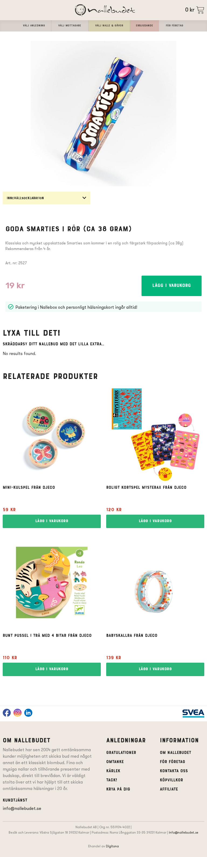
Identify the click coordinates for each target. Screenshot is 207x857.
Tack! (111, 780)
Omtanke (115, 762)
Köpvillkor (171, 780)
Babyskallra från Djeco (131, 636)
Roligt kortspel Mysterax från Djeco (146, 488)
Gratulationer (121, 753)
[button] (46, 198)
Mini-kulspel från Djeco (29, 488)
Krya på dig (118, 789)
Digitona (112, 846)
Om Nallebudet (175, 753)
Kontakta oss (174, 771)
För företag (172, 762)
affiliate (169, 789)
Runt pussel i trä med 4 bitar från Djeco (47, 636)
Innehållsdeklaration (25, 198)
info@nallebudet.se (22, 808)
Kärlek (113, 771)
